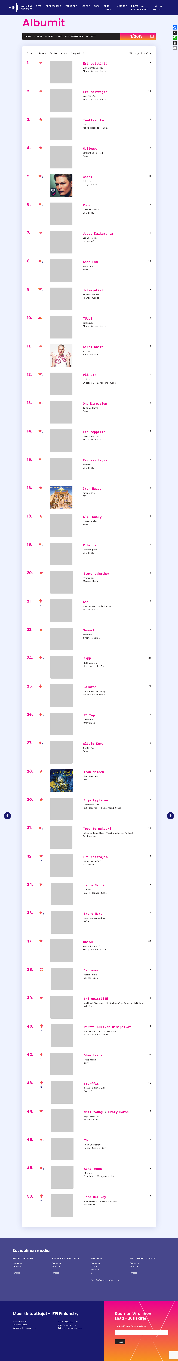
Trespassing (90, 1059)
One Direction (95, 403)
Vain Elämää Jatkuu (93, 67)
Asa (85, 602)
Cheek (87, 177)
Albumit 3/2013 (7, 815)
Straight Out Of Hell (93, 152)
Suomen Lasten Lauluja (94, 691)
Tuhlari (87, 889)
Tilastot (71, 6)
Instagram (17, 1263)
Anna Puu (90, 262)
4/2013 (136, 36)
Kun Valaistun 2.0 (91, 946)
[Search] (155, 6)
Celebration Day (91, 436)
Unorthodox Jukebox (94, 918)
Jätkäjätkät (93, 290)
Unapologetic (90, 549)
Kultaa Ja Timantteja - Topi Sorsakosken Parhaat (108, 833)
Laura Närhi (94, 885)
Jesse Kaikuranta (98, 233)
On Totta (87, 124)
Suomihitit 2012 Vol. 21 (94, 1088)
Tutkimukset (53, 6)
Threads (16, 1273)
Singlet (38, 36)
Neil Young (93, 1112)
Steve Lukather (96, 573)
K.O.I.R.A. (87, 351)
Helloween (91, 148)
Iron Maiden (93, 488)
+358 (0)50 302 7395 (68, 1321)
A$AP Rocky (92, 517)
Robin (88, 205)
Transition (88, 578)
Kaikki (27, 36)
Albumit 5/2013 (170, 815)
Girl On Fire (88, 748)
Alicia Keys (93, 743)
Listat (85, 6)
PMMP (87, 658)
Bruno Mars (93, 913)
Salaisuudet (88, 322)
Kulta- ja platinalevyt (139, 8)
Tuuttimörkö (93, 120)
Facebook (17, 1266)
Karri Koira (93, 347)
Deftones (91, 970)
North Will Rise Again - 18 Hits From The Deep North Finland (113, 1003)
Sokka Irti (87, 181)
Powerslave (89, 492)
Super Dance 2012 (92, 861)
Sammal (88, 630)
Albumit (49, 36)
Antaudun (88, 266)
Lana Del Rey (95, 1197)
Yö (86, 1140)
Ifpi (38, 6)
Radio (59, 36)
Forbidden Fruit (91, 804)
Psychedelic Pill (91, 1116)
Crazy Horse (118, 1112)
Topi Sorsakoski (97, 828)
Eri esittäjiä (95, 63)
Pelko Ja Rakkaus (93, 1144)
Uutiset (122, 6)
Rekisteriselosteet (67, 1328)
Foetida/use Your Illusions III (97, 606)
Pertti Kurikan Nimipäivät (107, 1027)
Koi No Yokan (90, 974)
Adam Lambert (95, 1055)
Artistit (91, 36)
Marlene (88, 1173)
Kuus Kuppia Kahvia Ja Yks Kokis (100, 1031)
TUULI (87, 318)
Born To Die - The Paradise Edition (101, 1201)
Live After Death (92, 776)
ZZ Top (89, 715)
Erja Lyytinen (96, 800)
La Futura (88, 719)
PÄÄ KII (89, 375)
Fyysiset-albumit (74, 36)
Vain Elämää (89, 96)
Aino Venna (93, 1169)
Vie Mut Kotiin (90, 237)
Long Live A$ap (90, 521)
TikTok (94, 1266)
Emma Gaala (107, 8)
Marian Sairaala (91, 294)
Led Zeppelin (94, 432)
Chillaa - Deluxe (91, 209)
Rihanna (89, 545)
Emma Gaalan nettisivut (102, 1280)
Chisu (88, 942)
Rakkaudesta (90, 663)
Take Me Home (90, 407)
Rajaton (90, 687)
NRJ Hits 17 (88, 464)
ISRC (97, 6)
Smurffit (91, 1084)
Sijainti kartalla (22, 1328)
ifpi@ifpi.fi (64, 1325)
